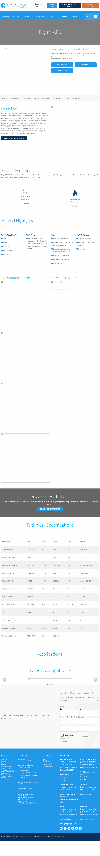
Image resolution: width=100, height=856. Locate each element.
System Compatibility (72, 98)
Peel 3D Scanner (25, 767)
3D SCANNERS (64, 17)
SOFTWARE (51, 17)
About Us (4, 759)
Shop (52, 5)
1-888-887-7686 (39, 5)
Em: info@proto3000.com (69, 767)
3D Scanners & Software (25, 765)
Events (3, 762)
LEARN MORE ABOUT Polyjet (50, 509)
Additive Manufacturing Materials (28, 803)
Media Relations (6, 766)
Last (81, 709)
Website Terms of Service (40, 837)
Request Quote (62, 65)
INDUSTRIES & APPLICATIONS (12, 17)
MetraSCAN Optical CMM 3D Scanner (29, 776)
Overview (4, 98)
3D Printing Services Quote (69, 5)
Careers (3, 761)
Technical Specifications (42, 98)
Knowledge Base (48, 766)
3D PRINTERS (39, 17)
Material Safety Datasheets (47, 763)
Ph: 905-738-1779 (66, 765)
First (61, 709)
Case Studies (46, 761)
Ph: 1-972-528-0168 (67, 812)
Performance (15, 98)
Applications (58, 98)
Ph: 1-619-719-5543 (88, 812)
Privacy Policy (28, 837)
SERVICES (28, 17)
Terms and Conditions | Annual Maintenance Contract (8, 772)
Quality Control (22, 801)
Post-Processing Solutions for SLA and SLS (28, 783)
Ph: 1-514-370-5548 (88, 765)
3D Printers (21, 759)
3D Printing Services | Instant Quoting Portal (26, 794)
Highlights (27, 98)
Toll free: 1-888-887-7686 (68, 762)
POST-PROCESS (77, 17)
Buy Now (85, 65)
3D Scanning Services (24, 799)
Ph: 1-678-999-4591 (67, 790)
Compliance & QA (6, 768)
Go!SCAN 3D (24, 770)
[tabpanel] (4, 680)
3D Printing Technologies (25, 797)
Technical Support (90, 5)
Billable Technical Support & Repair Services (6, 776)
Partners (3, 764)
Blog (44, 759)
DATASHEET (62, 70)
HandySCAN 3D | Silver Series (29, 773)
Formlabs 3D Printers (26, 761)
